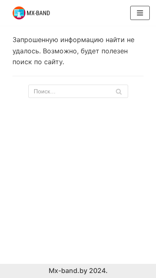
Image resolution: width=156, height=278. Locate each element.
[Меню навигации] (140, 13)
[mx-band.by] (31, 13)
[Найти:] (78, 91)
